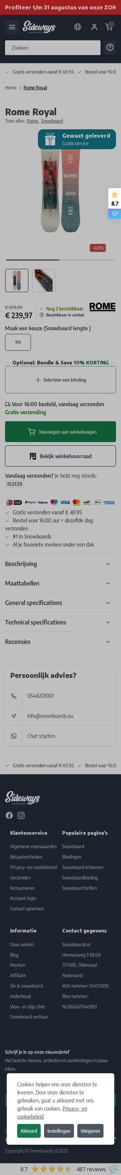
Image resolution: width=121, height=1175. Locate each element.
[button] (60, 587)
